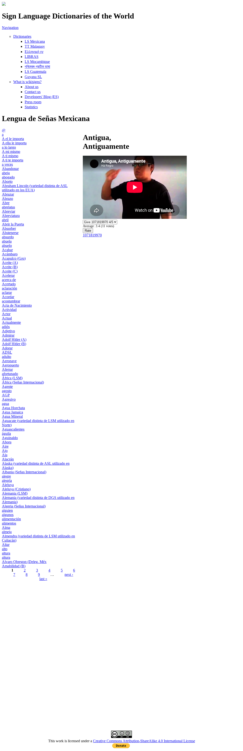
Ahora (6, 442)
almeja (7, 532)
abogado (8, 177)
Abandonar (10, 169)
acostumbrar (11, 301)
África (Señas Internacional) (23, 382)
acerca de (9, 280)
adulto (6, 357)
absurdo (8, 237)
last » (43, 579)
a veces (7, 164)
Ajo (5, 451)
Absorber (9, 228)
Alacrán (8, 459)
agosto (7, 391)
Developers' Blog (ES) (42, 97)
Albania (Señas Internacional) (24, 472)
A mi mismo (11, 152)
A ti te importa (12, 160)
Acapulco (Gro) (14, 258)
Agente (7, 387)
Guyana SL (33, 77)
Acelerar (8, 275)
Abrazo (7, 199)
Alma (6, 528)
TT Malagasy (35, 46)
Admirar (8, 335)
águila (6, 434)
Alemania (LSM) (15, 493)
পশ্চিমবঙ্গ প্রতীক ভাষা (37, 67)
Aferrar (7, 369)
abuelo (7, 246)
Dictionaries (22, 36)
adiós (6, 327)
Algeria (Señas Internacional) (24, 506)
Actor (6, 314)
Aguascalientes (13, 429)
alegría (7, 481)
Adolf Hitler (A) (14, 340)
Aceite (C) (10, 271)
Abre (5, 203)
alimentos (9, 523)
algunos (8, 515)
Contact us (33, 92)
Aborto (7, 181)
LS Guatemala (35, 72)
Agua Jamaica (12, 412)
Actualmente (11, 322)
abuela (7, 241)
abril (5, 220)
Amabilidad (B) (13, 566)
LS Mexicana (35, 41)
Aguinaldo (10, 438)
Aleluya (8, 485)
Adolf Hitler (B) (14, 344)
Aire (5, 446)
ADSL (7, 352)
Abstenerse (10, 233)
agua (5, 404)
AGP (6, 395)
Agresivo (9, 399)
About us (31, 87)
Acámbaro (10, 254)
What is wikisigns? (27, 82)
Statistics (31, 107)
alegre (6, 476)
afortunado (10, 374)
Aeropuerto (10, 365)
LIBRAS (31, 57)
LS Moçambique (37, 62)
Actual (7, 318)
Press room (33, 102)
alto (4, 549)
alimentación (11, 519)
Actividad (9, 310)
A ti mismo (10, 156)
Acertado (9, 284)
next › (69, 575)
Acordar (8, 297)
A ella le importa (14, 143)
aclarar (7, 293)
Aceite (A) (10, 263)
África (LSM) (12, 378)
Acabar (7, 250)
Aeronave (9, 361)
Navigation (10, 28)
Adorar (7, 348)
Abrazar (8, 194)
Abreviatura (11, 216)
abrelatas (8, 207)
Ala (4, 455)
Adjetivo (8, 331)
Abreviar (8, 211)
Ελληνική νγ (34, 52)
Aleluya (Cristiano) (16, 489)
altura (6, 553)
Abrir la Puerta (13, 224)
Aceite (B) (10, 267)
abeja (6, 173)
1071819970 (92, 235)
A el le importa (13, 139)
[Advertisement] (121, 620)
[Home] (4, 4)
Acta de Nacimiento (17, 305)
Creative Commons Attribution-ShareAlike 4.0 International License (144, 741)
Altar (5, 545)
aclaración (9, 288)
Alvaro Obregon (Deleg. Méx (24, 562)
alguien (7, 510)
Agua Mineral (12, 416)
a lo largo (9, 147)
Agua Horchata (13, 408)
